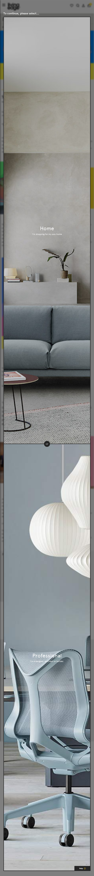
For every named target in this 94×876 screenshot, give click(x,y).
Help (81, 868)
